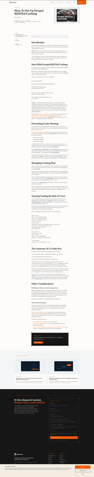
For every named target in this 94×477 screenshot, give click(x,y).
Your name (52, 403)
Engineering (62, 459)
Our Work (52, 2)
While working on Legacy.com (38, 132)
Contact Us (81, 2)
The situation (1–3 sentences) (56, 424)
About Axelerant (51, 455)
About (74, 2)
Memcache (47, 308)
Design (61, 457)
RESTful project (39, 114)
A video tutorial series (37, 321)
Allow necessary (83, 470)
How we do (67, 2)
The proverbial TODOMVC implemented (41, 323)
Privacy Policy (75, 433)
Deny (83, 474)
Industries (50, 457)
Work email (52, 408)
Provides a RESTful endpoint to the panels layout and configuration (47, 327)
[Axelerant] (13, 2)
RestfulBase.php (47, 114)
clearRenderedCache (54, 115)
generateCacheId (35, 117)
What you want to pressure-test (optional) (59, 419)
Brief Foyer (38, 342)
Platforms (50, 459)
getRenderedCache (35, 115)
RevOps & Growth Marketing (63, 462)
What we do (59, 2)
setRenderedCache (44, 115)
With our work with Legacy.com (38, 312)
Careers (49, 463)
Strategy (61, 455)
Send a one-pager (55, 437)
